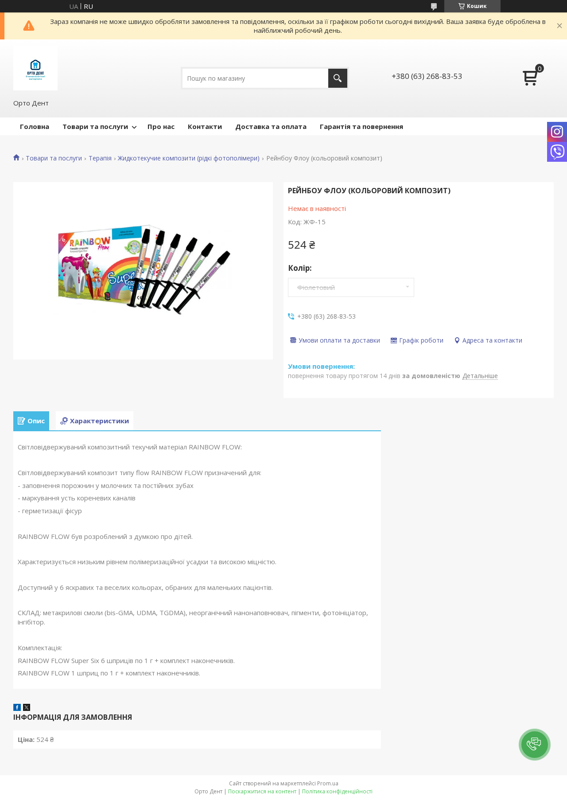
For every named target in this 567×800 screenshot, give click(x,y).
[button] (534, 744)
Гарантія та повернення (361, 126)
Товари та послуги (95, 126)
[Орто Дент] (35, 68)
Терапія (100, 158)
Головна (34, 126)
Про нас (161, 126)
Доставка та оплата (271, 126)
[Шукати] (337, 78)
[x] (26, 708)
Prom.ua (327, 783)
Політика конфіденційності (337, 791)
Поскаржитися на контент (262, 791)
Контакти (205, 126)
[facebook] (17, 708)
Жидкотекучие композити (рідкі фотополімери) (189, 158)
